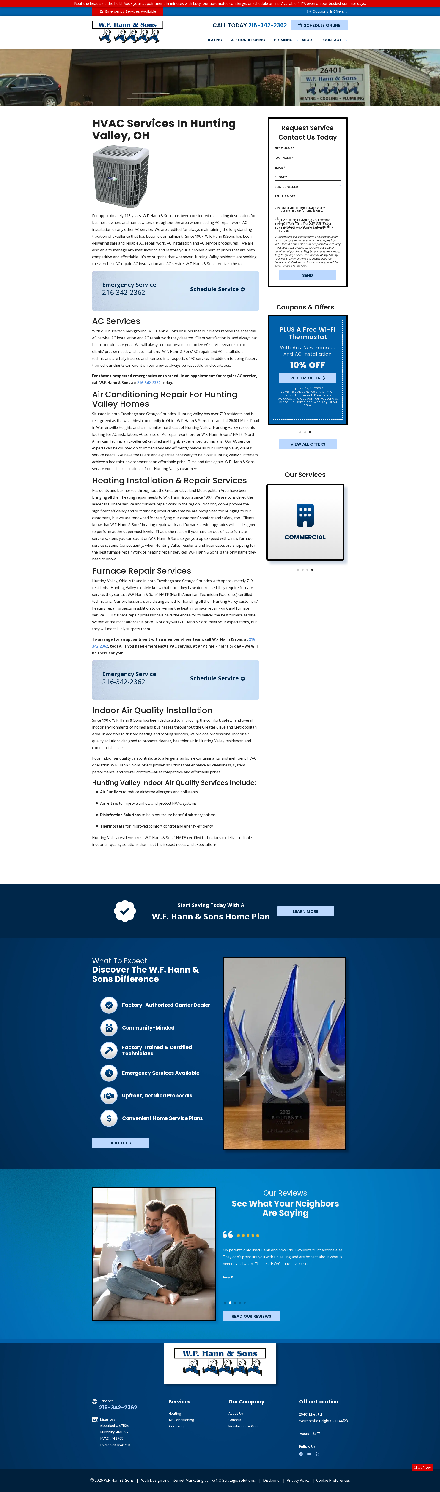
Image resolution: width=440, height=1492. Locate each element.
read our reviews (251, 1316)
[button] (300, 432)
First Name (284, 148)
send (307, 275)
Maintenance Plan (243, 1426)
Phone (281, 177)
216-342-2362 (267, 25)
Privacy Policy (298, 1480)
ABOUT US (120, 1143)
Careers (234, 1420)
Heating (175, 1413)
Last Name (284, 158)
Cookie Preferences (333, 1480)
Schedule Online (322, 25)
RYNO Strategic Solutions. (233, 1480)
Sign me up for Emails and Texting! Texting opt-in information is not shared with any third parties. (303, 224)
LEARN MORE (306, 911)
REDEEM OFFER (306, 378)
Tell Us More (285, 196)
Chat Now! (422, 1467)
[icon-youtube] (309, 1454)
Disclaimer (272, 1480)
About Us (235, 1413)
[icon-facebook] (301, 1454)
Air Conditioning (181, 1420)
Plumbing (176, 1426)
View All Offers (308, 444)
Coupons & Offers (328, 11)
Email (280, 167)
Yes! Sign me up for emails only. (300, 208)
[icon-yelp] (318, 1454)
